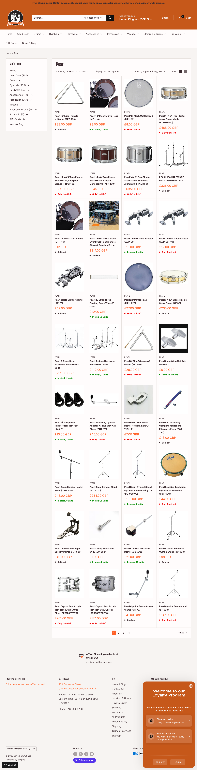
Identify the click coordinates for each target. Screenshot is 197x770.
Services (116, 707)
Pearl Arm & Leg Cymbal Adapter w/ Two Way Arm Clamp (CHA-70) (103, 426)
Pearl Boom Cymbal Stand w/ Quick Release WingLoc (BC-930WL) (138, 490)
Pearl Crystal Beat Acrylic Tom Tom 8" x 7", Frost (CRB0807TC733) (103, 609)
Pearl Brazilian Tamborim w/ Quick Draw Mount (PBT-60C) (172, 490)
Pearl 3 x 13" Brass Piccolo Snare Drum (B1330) (173, 301)
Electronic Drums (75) (22, 109)
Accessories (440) (20, 94)
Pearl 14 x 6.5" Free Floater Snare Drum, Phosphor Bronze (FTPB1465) (69, 180)
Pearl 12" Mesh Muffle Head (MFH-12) (138, 118)
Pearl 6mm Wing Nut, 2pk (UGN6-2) (172, 363)
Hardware (72, 34)
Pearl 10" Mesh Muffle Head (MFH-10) (104, 118)
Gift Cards (11, 43)
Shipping (116, 726)
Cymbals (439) (18, 85)
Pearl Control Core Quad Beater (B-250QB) (137, 550)
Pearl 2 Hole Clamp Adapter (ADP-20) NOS (173, 240)
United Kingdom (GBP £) (18, 749)
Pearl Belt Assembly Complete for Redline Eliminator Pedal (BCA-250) (171, 427)
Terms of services (121, 730)
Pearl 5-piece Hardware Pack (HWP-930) (102, 363)
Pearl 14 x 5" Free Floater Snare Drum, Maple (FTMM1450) (172, 119)
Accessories (92, 34)
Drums (37, 34)
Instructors (117, 712)
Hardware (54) (18, 89)
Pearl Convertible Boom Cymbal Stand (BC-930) (172, 550)
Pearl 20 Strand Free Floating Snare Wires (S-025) (102, 303)
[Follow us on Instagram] (86, 754)
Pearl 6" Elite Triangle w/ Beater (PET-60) (137, 363)
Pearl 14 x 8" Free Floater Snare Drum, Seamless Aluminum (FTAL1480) (137, 180)
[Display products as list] (185, 71)
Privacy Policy (119, 721)
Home (9, 34)
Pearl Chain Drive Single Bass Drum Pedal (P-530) (68, 550)
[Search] (110, 18)
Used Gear (23, 34)
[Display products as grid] (180, 71)
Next (181, 632)
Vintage (131, 34)
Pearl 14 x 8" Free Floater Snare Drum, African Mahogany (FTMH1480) (103, 180)
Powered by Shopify (15, 759)
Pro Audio (176, 34)
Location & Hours (121, 698)
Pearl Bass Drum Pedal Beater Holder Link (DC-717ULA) (136, 426)
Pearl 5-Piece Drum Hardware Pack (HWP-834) (67, 364)
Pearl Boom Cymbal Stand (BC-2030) (103, 489)
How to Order (119, 703)
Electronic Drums (153, 34)
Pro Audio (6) (17, 114)
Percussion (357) (19, 99)
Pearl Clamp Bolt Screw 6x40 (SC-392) (102, 550)
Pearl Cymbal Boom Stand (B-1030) (173, 608)
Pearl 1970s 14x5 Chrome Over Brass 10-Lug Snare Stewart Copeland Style (103, 242)
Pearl (16, 53)
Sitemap (116, 735)
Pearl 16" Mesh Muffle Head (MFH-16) (69, 240)
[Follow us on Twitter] (81, 754)
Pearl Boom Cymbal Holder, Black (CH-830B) (69, 489)
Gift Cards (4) (17, 119)
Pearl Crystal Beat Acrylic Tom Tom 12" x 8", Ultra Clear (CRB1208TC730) (68, 609)
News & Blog (29, 43)
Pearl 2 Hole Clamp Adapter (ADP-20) (138, 240)
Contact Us (118, 689)
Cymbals (54, 34)
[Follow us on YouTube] (92, 754)
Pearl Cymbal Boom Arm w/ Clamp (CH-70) (138, 608)
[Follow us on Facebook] (75, 754)
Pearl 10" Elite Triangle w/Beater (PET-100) (66, 118)
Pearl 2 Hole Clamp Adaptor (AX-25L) (69, 301)
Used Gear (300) (19, 75)
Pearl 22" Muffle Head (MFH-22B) (135, 301)
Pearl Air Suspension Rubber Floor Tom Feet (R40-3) (66, 426)
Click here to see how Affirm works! (25, 684)
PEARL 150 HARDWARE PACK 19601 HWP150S (171, 179)
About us (117, 693)
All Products (118, 716)
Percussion (113, 34)
